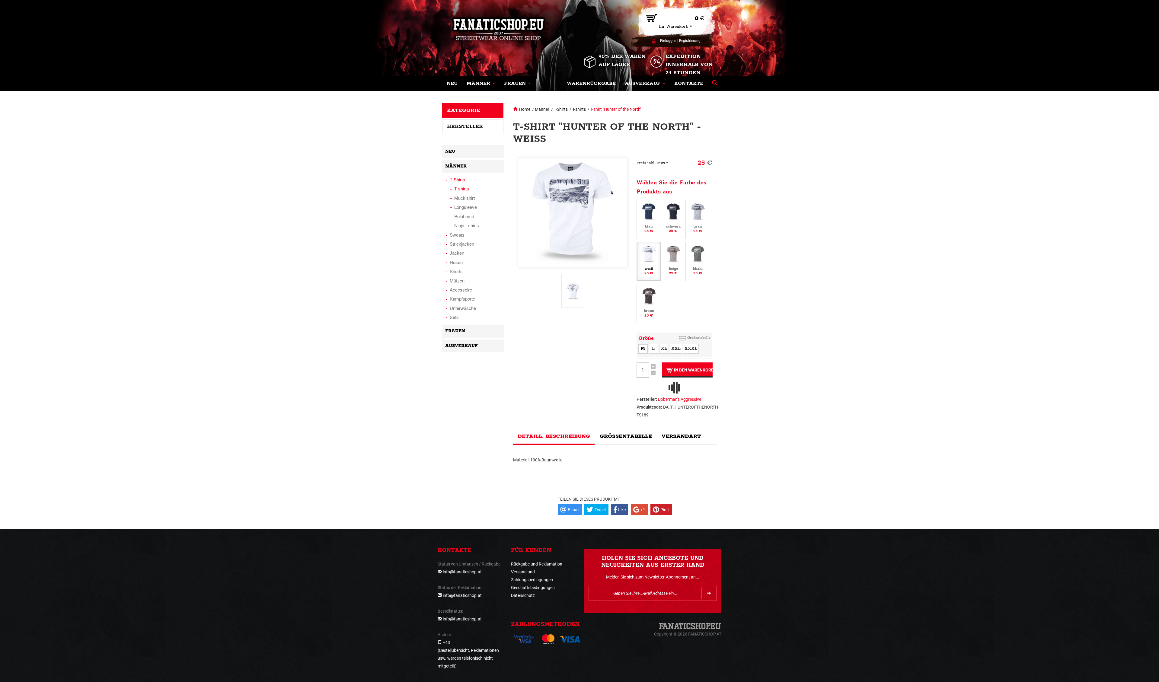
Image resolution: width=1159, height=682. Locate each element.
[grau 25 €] (698, 218)
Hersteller (465, 126)
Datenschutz (523, 595)
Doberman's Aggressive (679, 399)
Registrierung (690, 41)
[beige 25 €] (673, 261)
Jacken (457, 253)
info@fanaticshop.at (462, 571)
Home (524, 109)
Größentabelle (698, 338)
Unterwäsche (463, 308)
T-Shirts (561, 109)
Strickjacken (462, 244)
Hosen (456, 262)
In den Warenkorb (693, 370)
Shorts (456, 271)
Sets (454, 317)
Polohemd (464, 216)
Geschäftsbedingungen (533, 587)
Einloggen (668, 41)
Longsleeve (465, 207)
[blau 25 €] (649, 218)
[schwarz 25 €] (673, 218)
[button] (481, 83)
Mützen (457, 280)
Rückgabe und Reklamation (536, 564)
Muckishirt (464, 198)
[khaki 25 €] (698, 261)
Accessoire (461, 289)
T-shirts (579, 109)
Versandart (681, 436)
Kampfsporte (462, 298)
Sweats (457, 234)
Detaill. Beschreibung (554, 436)
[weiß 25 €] (649, 261)
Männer (542, 109)
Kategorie (463, 110)
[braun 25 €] (649, 303)
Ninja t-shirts (466, 225)
